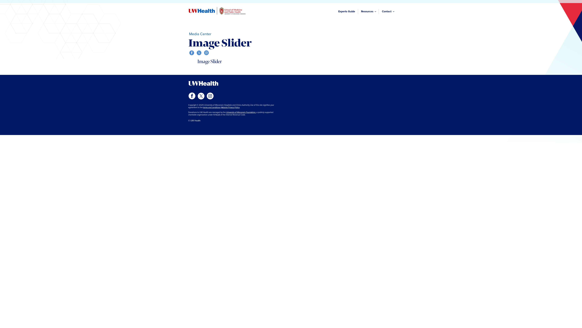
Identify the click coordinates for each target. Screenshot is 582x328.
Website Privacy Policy (230, 107)
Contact (386, 11)
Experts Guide (346, 11)
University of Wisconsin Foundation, (241, 112)
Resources (367, 11)
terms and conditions (212, 107)
